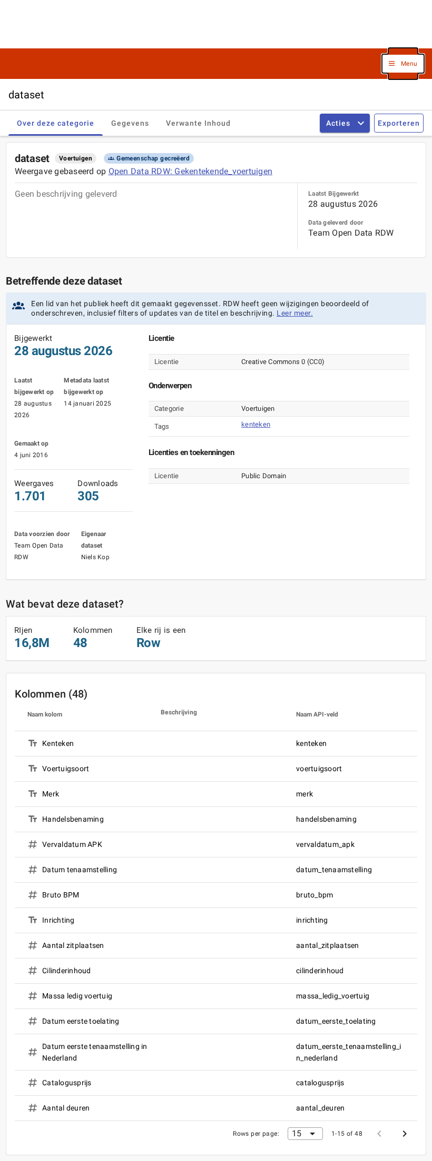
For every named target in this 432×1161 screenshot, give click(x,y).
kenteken (255, 424)
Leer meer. (295, 313)
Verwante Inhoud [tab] (198, 123)
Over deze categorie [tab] (55, 123)
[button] (403, 64)
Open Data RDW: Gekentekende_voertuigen (191, 171)
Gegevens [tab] (130, 123)
